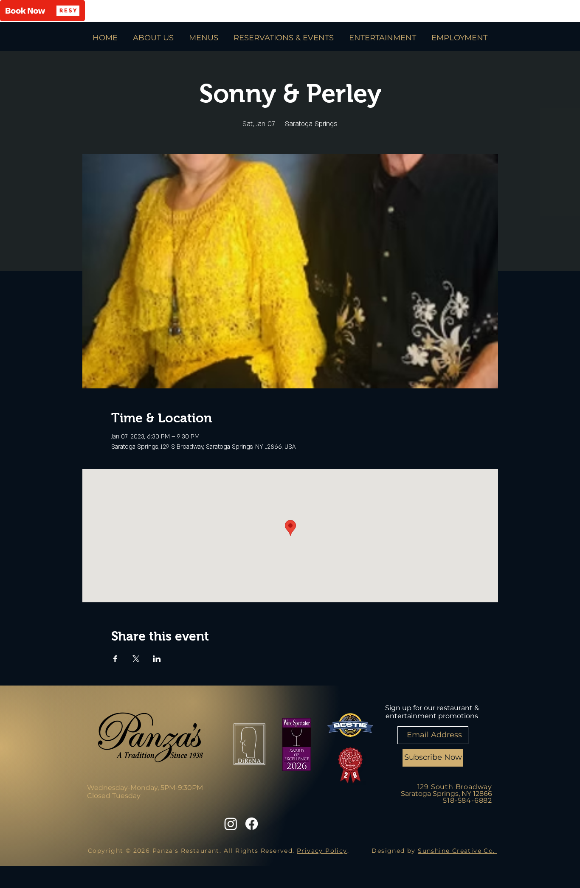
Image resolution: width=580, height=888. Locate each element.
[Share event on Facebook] (115, 658)
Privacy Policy (322, 850)
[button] (42, 10)
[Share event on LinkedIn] (157, 658)
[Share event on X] (136, 658)
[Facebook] (251, 823)
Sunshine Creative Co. (457, 850)
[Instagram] (230, 823)
